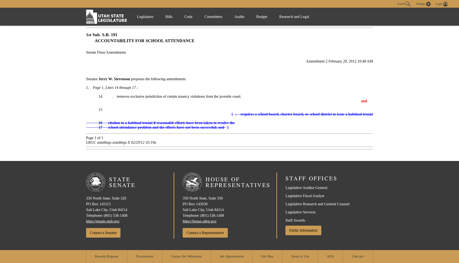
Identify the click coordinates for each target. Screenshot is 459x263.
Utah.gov (358, 256)
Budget (261, 17)
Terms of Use (300, 256)
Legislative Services (300, 212)
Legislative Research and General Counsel (317, 204)
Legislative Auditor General (306, 188)
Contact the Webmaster (186, 256)
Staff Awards (295, 220)
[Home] (106, 17)
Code (188, 17)
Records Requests (106, 256)
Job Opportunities (232, 256)
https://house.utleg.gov (200, 221)
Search (401, 3)
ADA (330, 256)
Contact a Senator (103, 233)
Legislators (145, 17)
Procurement (144, 256)
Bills (168, 17)
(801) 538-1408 (115, 215)
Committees (213, 17)
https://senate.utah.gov (103, 221)
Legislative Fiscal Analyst (304, 196)
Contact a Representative (205, 233)
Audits (239, 17)
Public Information (303, 230)
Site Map (267, 256)
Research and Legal (294, 17)
